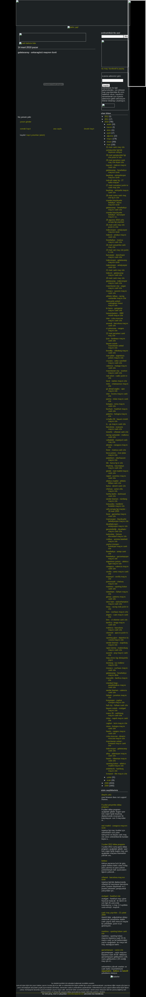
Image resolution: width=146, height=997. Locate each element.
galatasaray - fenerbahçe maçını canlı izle (116, 209)
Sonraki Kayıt (25, 129)
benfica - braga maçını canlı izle (115, 624)
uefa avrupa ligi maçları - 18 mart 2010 (116, 510)
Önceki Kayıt (89, 129)
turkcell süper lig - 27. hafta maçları (115, 181)
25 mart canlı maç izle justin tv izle (115, 226)
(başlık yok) (106, 795)
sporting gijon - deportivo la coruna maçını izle (117, 639)
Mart (109, 145)
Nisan (109, 142)
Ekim (109, 130)
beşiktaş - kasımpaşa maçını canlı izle (115, 467)
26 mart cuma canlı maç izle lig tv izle (116, 196)
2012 (107, 116)
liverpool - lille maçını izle (116, 774)
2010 (107, 122)
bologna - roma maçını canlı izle (115, 405)
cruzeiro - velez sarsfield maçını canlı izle (116, 362)
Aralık (109, 124)
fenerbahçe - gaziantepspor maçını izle (117, 557)
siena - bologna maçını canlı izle (115, 727)
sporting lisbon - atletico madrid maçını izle (116, 764)
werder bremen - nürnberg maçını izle (116, 500)
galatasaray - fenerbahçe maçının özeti (116, 171)
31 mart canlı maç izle (115, 147)
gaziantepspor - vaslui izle (112, 950)
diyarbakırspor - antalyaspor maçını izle (116, 525)
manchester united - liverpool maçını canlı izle (116, 743)
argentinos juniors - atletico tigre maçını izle (117, 562)
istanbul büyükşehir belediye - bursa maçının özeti (114, 202)
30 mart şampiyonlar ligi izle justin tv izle (116, 156)
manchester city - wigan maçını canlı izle (116, 287)
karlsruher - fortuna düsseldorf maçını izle (116, 535)
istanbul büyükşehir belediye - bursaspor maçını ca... (115, 215)
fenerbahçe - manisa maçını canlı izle (114, 241)
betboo (104, 861)
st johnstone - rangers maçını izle (115, 329)
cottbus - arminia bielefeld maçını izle (116, 540)
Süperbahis (106, 971)
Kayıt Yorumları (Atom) (36, 135)
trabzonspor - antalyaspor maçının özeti (116, 231)
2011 (107, 119)
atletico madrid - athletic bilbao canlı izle (116, 482)
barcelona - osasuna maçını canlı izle (114, 428)
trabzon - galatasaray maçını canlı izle (114, 274)
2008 (107, 786)
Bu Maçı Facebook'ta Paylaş (113, 69)
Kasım (109, 127)
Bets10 (125, 971)
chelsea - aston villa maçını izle (114, 490)
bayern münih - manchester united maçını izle (114, 345)
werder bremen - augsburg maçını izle (116, 644)
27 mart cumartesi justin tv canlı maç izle (117, 186)
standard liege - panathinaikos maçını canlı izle (116, 685)
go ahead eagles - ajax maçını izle (115, 390)
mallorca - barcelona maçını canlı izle (114, 629)
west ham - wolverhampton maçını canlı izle (117, 603)
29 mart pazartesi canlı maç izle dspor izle (115, 161)
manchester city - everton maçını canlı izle (116, 372)
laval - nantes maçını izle (116, 381)
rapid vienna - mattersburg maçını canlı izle (117, 649)
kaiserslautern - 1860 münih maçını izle (114, 314)
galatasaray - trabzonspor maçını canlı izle (116, 282)
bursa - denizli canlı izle (116, 486)
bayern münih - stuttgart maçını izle (116, 709)
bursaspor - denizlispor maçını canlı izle (115, 256)
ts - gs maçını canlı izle (116, 424)
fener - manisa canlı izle (116, 450)
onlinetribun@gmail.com (75, 994)
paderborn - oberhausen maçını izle (115, 459)
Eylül (109, 133)
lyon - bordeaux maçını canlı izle (115, 339)
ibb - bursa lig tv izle (114, 463)
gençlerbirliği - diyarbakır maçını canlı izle (116, 530)
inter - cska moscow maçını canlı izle (114, 319)
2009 (107, 783)
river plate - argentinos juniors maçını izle (115, 357)
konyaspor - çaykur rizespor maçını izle (115, 701)
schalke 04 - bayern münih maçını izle (117, 420)
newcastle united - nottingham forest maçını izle (114, 303)
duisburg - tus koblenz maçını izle (115, 664)
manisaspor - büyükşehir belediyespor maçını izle (117, 520)
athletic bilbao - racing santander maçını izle (116, 297)
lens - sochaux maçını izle (117, 612)
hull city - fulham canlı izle (117, 705)
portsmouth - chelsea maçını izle (114, 583)
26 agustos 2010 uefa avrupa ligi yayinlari (115, 221)
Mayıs (109, 139)
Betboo (116, 971)
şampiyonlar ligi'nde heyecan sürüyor (114, 151)
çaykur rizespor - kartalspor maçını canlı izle (116, 546)
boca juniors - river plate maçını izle (116, 454)
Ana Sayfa (57, 129)
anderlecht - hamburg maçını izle (114, 770)
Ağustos (110, 136)
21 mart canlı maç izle (115, 270)
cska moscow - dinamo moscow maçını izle (115, 737)
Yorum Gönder (25, 122)
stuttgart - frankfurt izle (111, 896)
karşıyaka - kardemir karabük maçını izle (115, 505)
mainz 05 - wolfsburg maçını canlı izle (114, 714)
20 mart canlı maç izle (115, 278)
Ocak (109, 780)
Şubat (109, 777)
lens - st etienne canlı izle (116, 620)
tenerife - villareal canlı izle (117, 432)
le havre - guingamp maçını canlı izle (114, 309)
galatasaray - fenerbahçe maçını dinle (116, 674)
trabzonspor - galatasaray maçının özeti (116, 261)
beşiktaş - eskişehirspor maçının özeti (116, 176)
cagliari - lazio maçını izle (116, 723)
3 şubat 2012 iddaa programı (113, 844)
